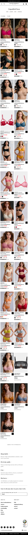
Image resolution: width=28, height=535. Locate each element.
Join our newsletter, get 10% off (9, 492)
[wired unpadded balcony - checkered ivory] (4, 44)
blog (2, 510)
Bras (15, 11)
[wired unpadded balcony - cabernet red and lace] (15, 287)
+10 (6, 44)
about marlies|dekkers (6, 502)
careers (2, 504)
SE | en (25, 530)
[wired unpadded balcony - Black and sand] (16, 74)
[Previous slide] (1, 28)
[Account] (23, 3)
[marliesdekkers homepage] (14, 3)
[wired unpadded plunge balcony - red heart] (2, 136)
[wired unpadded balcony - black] (1, 44)
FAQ (15, 502)
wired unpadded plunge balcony (5, 133)
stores (2, 512)
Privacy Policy (4, 533)
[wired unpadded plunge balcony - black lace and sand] (1, 136)
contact (16, 508)
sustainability (4, 508)
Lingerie (11, 11)
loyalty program (4, 506)
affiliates (3, 514)
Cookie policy (24, 533)
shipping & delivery (18, 504)
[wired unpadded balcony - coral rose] (16, 287)
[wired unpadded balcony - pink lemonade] (15, 74)
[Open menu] (1, 3)
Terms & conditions (14, 533)
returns (15, 506)
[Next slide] (13, 28)
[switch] (24, 526)
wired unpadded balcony (5, 72)
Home (7, 11)
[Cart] (26, 3)
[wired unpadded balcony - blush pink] (2, 44)
